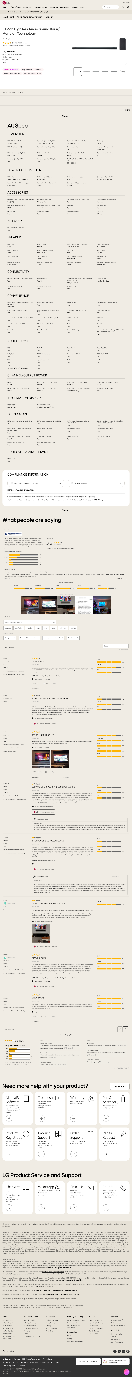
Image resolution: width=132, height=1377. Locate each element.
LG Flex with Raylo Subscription (8, 1337)
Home (4, 12)
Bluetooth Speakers (14, 12)
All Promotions (7, 1320)
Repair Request (94, 1331)
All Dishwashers (51, 1328)
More (4, 62)
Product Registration (96, 1320)
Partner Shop (7, 1334)
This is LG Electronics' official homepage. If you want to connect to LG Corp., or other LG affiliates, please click (36, 1372)
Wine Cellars (50, 1331)
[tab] (4, 92)
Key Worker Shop (8, 1331)
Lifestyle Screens (30, 1323)
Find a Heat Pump (73, 1323)
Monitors (70, 1336)
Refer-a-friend (7, 1323)
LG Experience (115, 1323)
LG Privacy (99, 500)
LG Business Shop (8, 1328)
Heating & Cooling (40, 7)
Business (125, 2)
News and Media (116, 1334)
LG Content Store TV (31, 1336)
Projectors (27, 1331)
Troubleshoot (93, 1326)
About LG (114, 1330)
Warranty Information (96, 1328)
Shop (4, 7)
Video (26, 1334)
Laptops (70, 1339)
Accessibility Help (8, 1366)
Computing (54, 7)
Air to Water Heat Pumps (76, 1320)
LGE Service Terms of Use (31, 1359)
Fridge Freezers (51, 1323)
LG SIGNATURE (115, 1320)
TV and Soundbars (30, 1320)
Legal (57, 1362)
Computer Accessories (75, 1341)
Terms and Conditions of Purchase (14, 1362)
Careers (113, 1337)
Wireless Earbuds (30, 1326)
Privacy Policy (47, 1359)
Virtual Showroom (116, 1326)
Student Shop (7, 1326)
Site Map (17, 1359)
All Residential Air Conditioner (73, 1326)
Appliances (27, 7)
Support (75, 7)
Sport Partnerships (116, 1342)
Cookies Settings (46, 1362)
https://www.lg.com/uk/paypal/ (59, 1268)
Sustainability (115, 1339)
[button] (110, 7)
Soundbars (24, 12)
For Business (6, 1359)
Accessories (64, 7)
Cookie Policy (33, 1362)
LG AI (82, 7)
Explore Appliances (52, 1320)
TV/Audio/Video (15, 7)
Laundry (48, 1326)
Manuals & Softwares (96, 1323)
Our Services (93, 1334)
